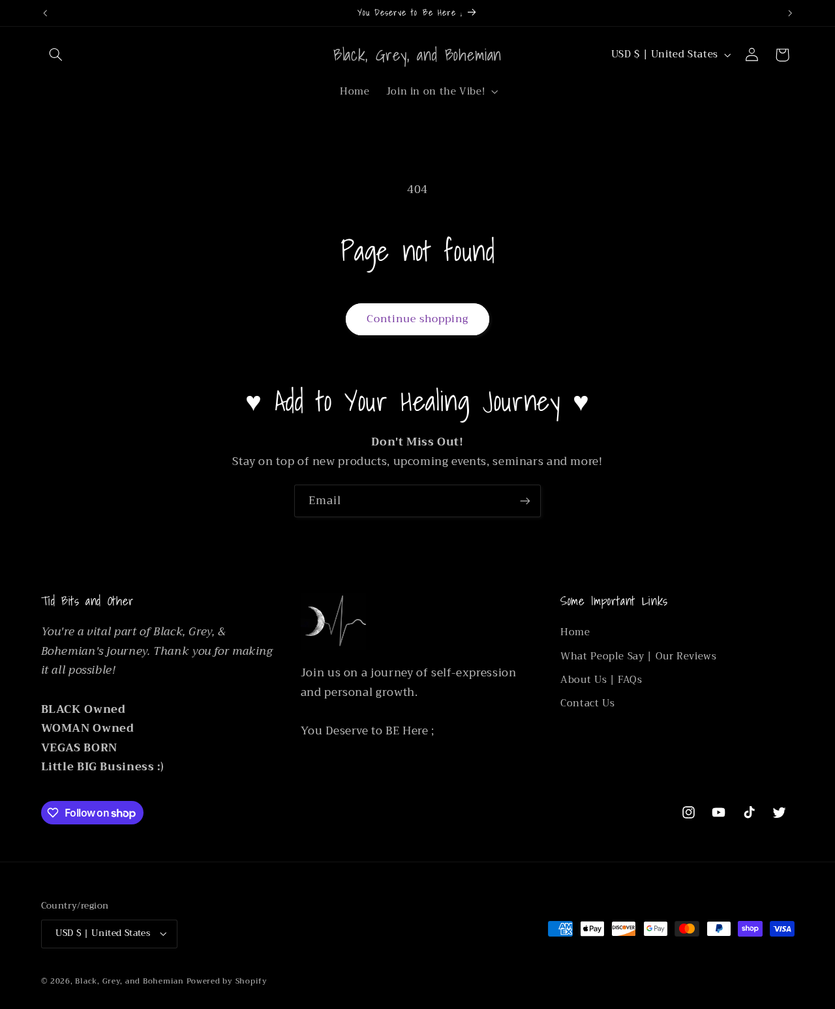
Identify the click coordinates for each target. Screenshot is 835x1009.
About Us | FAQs (601, 679)
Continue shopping (418, 318)
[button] (56, 55)
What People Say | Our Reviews (638, 656)
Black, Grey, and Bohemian (129, 980)
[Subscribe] (525, 501)
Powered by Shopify (227, 980)
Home (575, 632)
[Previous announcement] (45, 13)
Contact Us (587, 703)
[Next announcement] (790, 13)
